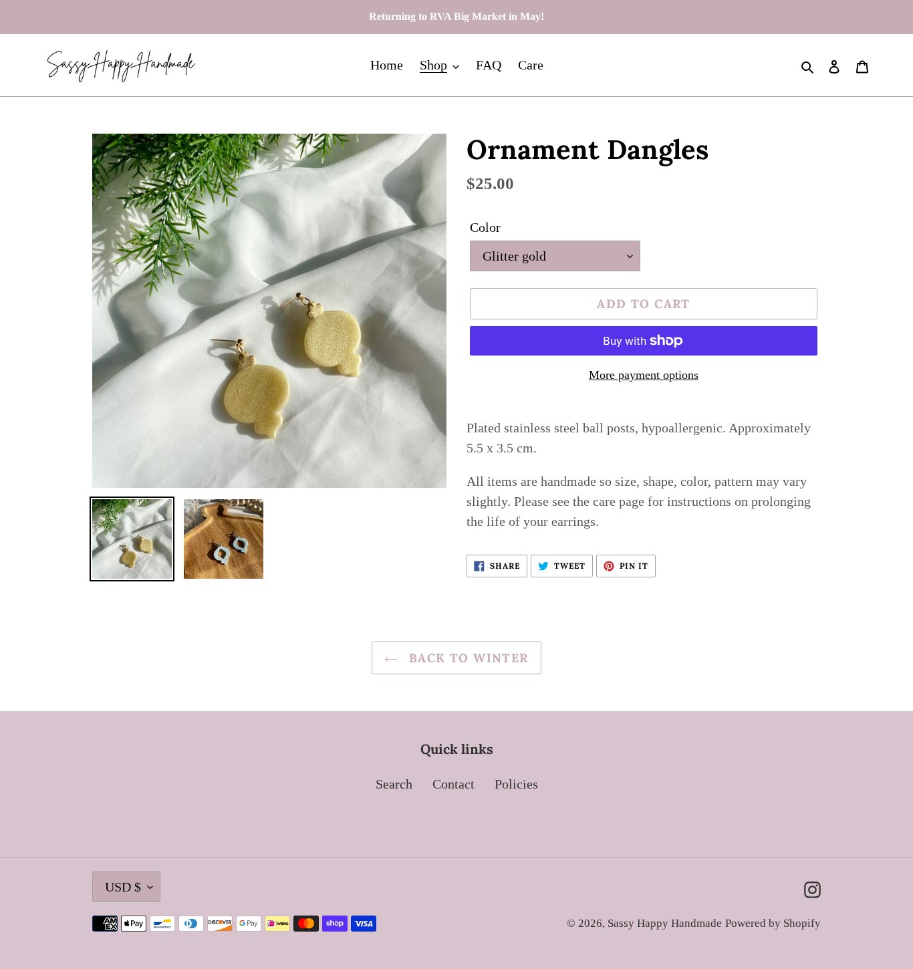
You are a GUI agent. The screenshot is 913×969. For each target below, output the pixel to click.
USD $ (123, 886)
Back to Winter (466, 658)
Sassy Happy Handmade (665, 923)
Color (485, 227)
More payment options (643, 375)
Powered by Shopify (773, 923)
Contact (453, 784)
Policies (516, 784)
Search (394, 784)
